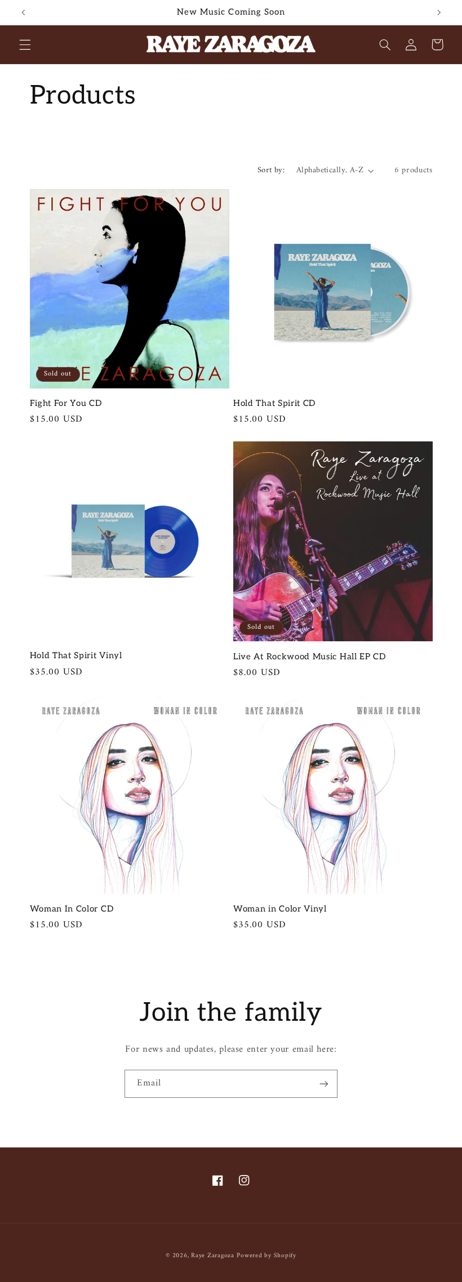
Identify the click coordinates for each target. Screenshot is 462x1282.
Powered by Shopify (266, 1255)
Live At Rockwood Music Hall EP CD (309, 656)
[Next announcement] (439, 12)
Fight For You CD (66, 403)
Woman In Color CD (72, 909)
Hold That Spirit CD (274, 403)
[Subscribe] (324, 1083)
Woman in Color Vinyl (280, 909)
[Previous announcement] (23, 12)
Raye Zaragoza (212, 1255)
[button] (25, 44)
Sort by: (271, 170)
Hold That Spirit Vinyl (76, 655)
